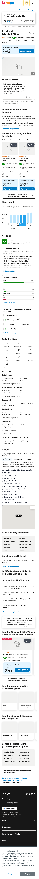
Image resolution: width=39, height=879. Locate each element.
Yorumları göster (9, 303)
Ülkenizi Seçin (6, 799)
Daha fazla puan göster (11, 333)
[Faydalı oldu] (26, 97)
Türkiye (24, 778)
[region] (18, 66)
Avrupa (16, 778)
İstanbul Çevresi (8, 780)
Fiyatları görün (25, 51)
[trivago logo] (8, 3)
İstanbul (19, 780)
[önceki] (8, 224)
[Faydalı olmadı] (29, 97)
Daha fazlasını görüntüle (10, 129)
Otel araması (6, 778)
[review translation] (23, 243)
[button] (18, 15)
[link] (21, 3)
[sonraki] (34, 224)
